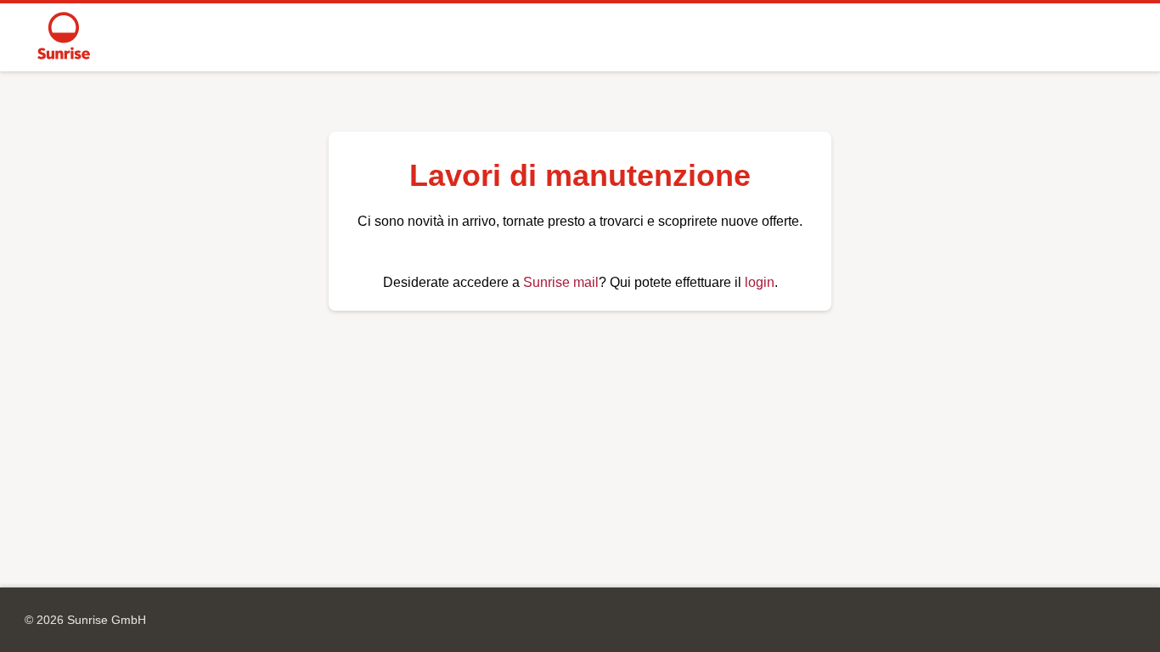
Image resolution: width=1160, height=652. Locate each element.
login (759, 282)
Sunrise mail (561, 282)
